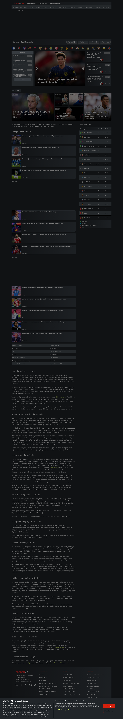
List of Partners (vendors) (63, 709)
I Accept (109, 706)
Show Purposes (109, 711)
